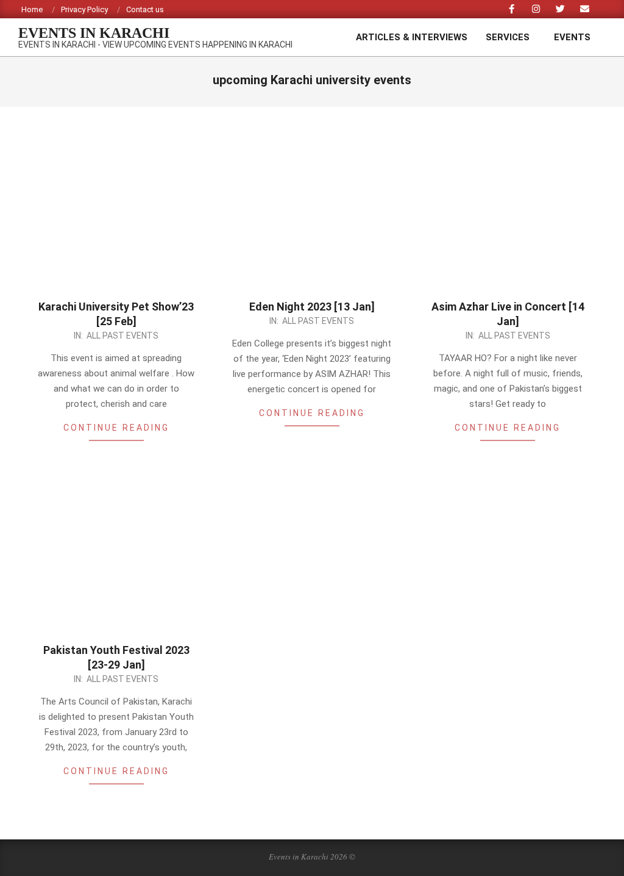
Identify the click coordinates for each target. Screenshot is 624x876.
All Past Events (122, 335)
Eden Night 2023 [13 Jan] (312, 306)
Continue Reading (116, 428)
